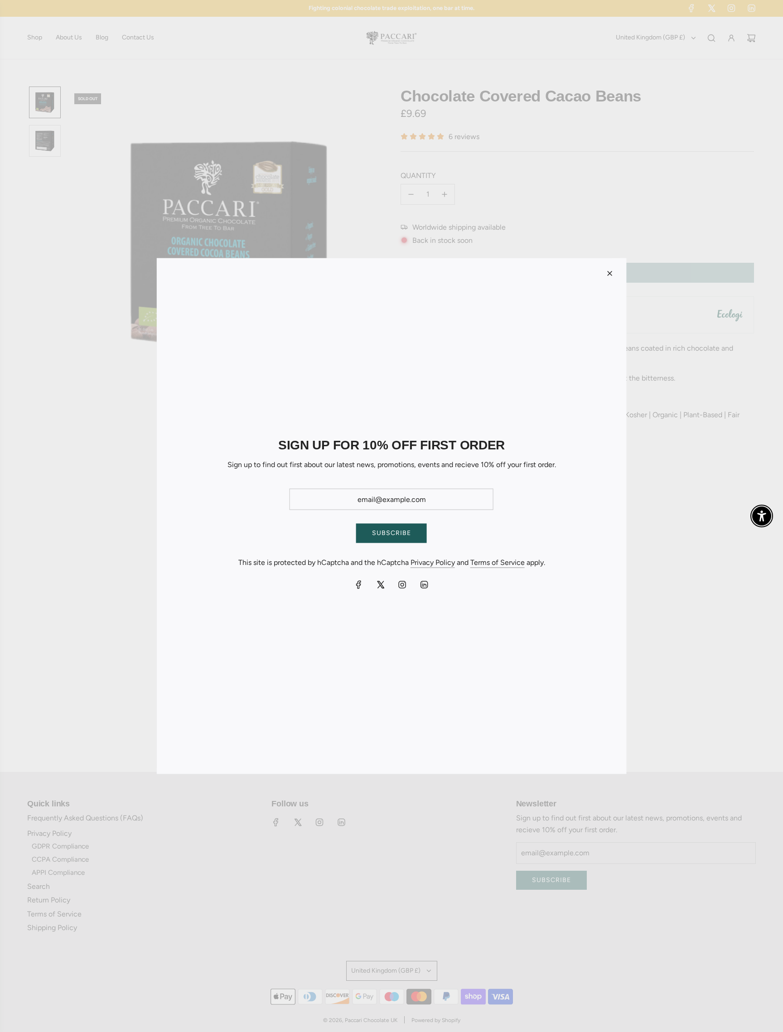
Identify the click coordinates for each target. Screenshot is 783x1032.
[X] (381, 585)
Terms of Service (497, 562)
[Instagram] (402, 585)
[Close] (609, 274)
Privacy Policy (433, 562)
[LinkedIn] (424, 585)
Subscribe (391, 533)
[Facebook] (359, 585)
